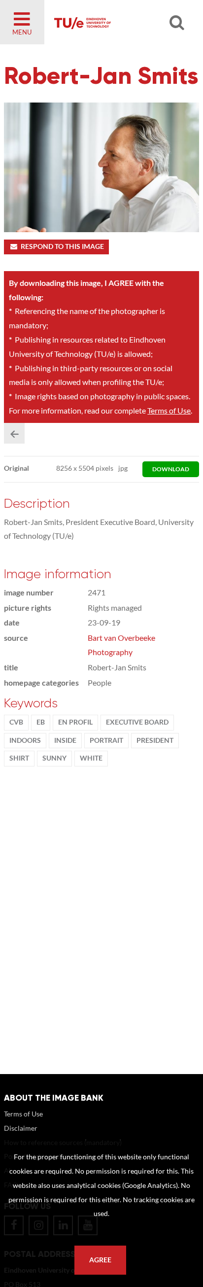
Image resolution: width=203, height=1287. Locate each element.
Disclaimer (20, 1128)
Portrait (106, 740)
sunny (54, 758)
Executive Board (137, 722)
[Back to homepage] (115, 22)
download (170, 469)
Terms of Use (169, 410)
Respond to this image (62, 246)
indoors (25, 740)
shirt (19, 758)
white (91, 758)
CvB (16, 722)
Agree (100, 1260)
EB (40, 722)
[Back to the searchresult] (14, 433)
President (154, 740)
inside (65, 740)
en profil (75, 722)
